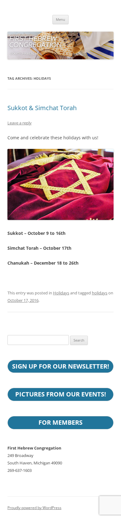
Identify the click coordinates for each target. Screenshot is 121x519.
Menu (60, 19)
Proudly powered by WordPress (34, 507)
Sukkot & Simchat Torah (42, 108)
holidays (99, 293)
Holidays (61, 293)
